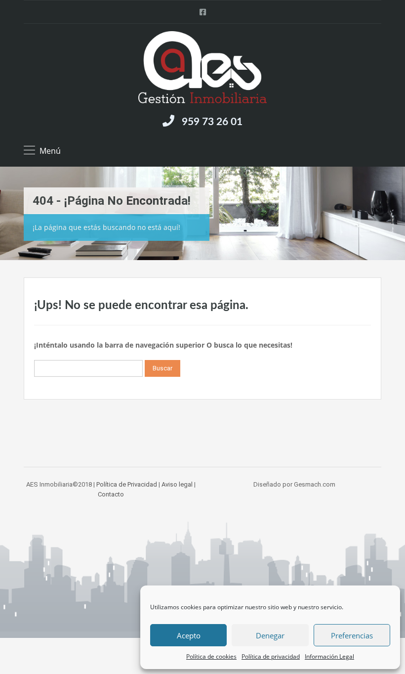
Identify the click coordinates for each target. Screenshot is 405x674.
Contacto (111, 494)
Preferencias (352, 635)
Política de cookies (211, 656)
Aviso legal (177, 484)
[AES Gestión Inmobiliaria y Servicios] (202, 68)
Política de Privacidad (126, 484)
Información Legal (329, 656)
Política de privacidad (271, 656)
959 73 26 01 (212, 122)
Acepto (189, 635)
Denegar (270, 635)
